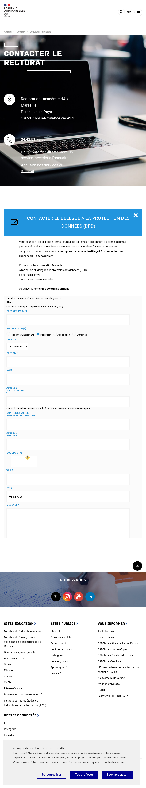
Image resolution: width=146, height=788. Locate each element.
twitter (56, 596)
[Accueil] (14, 10)
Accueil (8, 31)
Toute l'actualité (107, 631)
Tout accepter (117, 774)
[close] (135, 215)
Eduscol (8, 670)
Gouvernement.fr (61, 637)
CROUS (102, 690)
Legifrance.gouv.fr (61, 649)
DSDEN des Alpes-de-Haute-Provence (119, 643)
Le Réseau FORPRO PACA (113, 696)
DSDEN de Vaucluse (109, 661)
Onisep (8, 664)
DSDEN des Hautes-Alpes (112, 649)
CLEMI (8, 676)
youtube (78, 596)
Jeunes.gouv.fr (59, 661)
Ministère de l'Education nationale (23, 631)
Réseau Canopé (13, 688)
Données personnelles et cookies (106, 758)
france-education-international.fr (23, 694)
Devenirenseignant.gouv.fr (19, 652)
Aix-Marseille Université (111, 678)
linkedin (90, 596)
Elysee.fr (56, 631)
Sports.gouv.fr (59, 667)
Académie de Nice (14, 658)
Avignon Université (109, 684)
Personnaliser (51, 774)
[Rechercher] (121, 12)
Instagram (10, 729)
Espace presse (106, 637)
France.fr (56, 673)
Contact (21, 31)
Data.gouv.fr (58, 655)
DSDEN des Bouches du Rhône (115, 655)
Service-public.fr (60, 643)
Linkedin (9, 735)
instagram (67, 596)
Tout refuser (84, 774)
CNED (7, 682)
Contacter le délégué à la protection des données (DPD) (78, 222)
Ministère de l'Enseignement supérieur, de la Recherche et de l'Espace (22, 641)
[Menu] (138, 12)
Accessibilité (129, 12)
